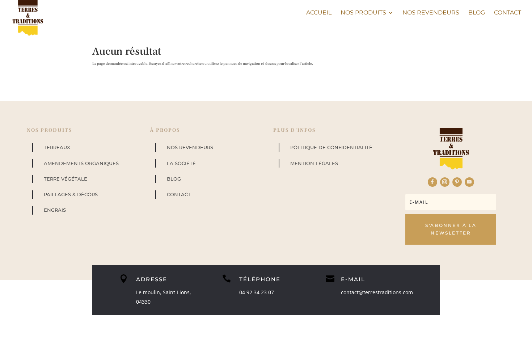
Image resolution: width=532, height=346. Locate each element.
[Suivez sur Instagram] (444, 182)
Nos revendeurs (430, 13)
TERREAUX (57, 147)
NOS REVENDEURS (190, 147)
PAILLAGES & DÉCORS (71, 194)
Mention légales (314, 163)
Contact (507, 13)
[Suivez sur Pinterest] (457, 182)
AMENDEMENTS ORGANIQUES (81, 163)
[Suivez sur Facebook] (432, 182)
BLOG (174, 179)
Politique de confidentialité (331, 147)
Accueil (319, 13)
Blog (476, 13)
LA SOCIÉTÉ (181, 163)
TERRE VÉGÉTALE (65, 179)
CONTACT (179, 194)
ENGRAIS (55, 210)
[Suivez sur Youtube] (469, 182)
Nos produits (363, 13)
